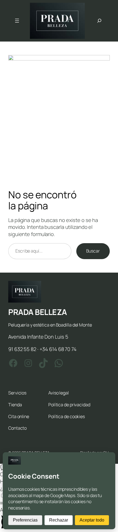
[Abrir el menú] (17, 20)
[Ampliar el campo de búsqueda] (99, 20)
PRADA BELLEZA (37, 312)
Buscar (93, 251)
